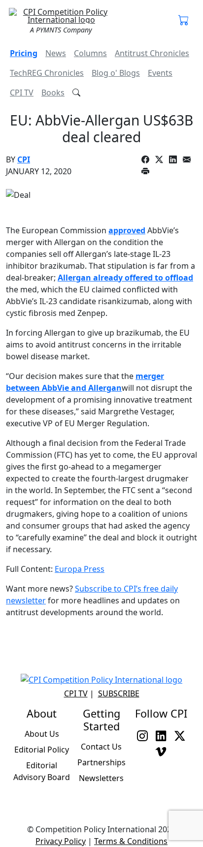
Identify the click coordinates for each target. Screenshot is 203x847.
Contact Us (101, 746)
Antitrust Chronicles (152, 53)
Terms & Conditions (131, 841)
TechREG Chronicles (47, 72)
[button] (183, 20)
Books (53, 92)
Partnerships (101, 762)
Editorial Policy (41, 749)
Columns (90, 53)
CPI (23, 159)
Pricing (23, 53)
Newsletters (101, 778)
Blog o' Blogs (116, 72)
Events (160, 72)
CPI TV (22, 92)
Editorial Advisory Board (41, 771)
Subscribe (118, 693)
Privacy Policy (60, 841)
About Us (42, 733)
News (55, 53)
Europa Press (79, 569)
